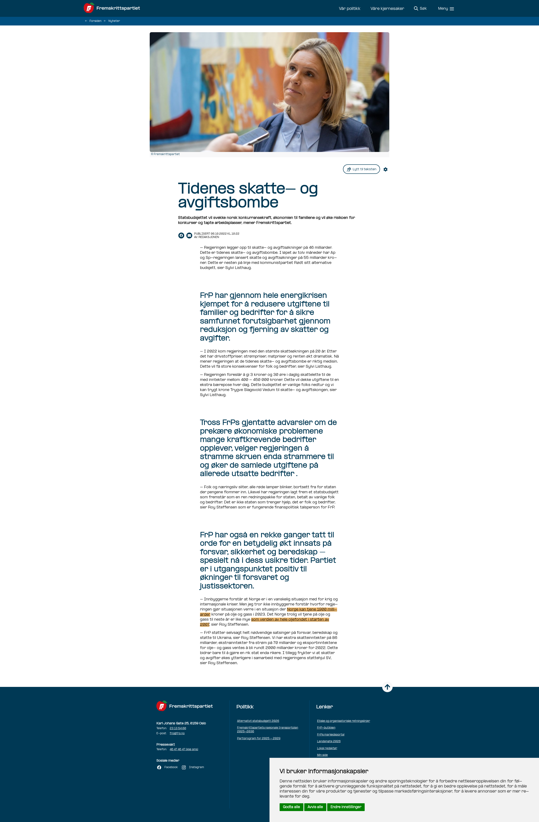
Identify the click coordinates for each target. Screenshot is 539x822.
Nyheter (114, 21)
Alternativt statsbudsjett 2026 (258, 721)
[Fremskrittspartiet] (112, 8)
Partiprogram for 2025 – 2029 (258, 738)
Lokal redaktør (327, 748)
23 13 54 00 (178, 728)
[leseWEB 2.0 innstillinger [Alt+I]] (386, 169)
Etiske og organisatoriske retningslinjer (343, 721)
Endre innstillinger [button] (346, 807)
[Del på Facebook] (181, 235)
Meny (443, 9)
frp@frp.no (177, 733)
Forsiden (95, 21)
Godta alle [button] (291, 807)
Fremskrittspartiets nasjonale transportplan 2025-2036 (267, 729)
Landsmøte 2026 (329, 741)
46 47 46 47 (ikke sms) (184, 749)
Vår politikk (349, 9)
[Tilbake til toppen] (387, 687)
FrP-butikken (326, 727)
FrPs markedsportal (330, 734)
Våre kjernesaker (387, 9)
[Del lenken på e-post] (189, 235)
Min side (322, 755)
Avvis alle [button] (315, 807)
